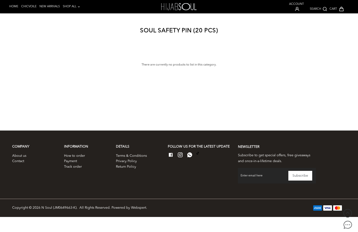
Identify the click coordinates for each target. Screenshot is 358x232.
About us (19, 155)
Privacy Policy (126, 161)
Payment (70, 161)
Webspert (138, 207)
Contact (18, 161)
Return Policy (126, 166)
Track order (73, 166)
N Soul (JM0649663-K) (58, 207)
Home (13, 6)
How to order (74, 155)
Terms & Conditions (131, 155)
